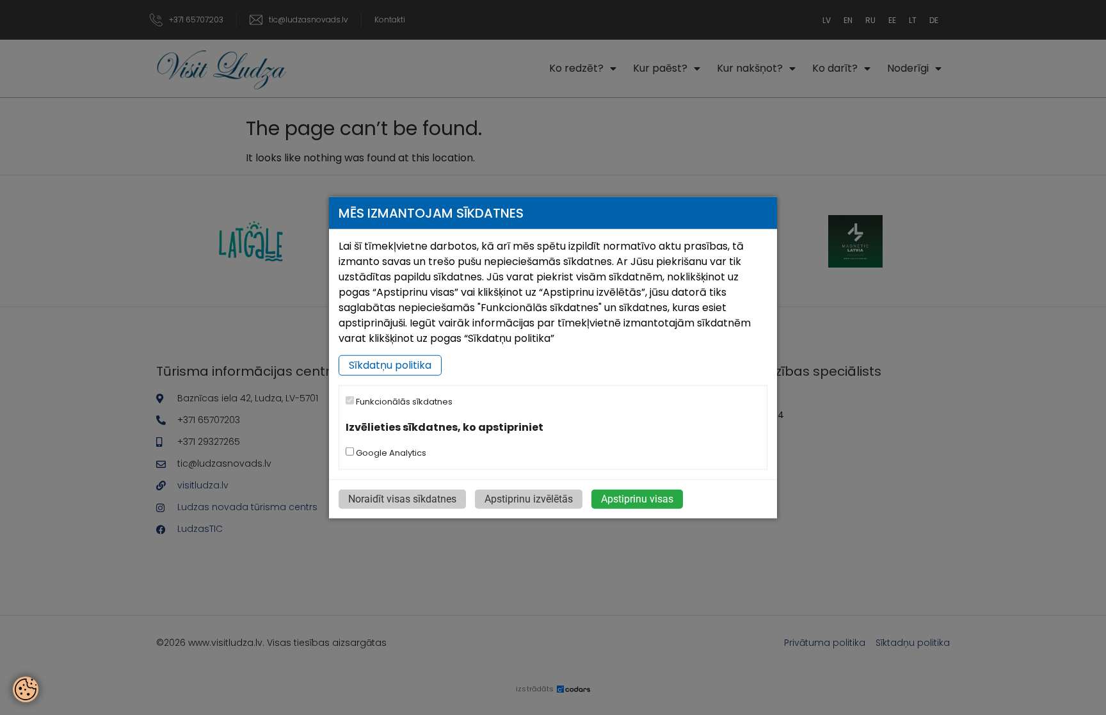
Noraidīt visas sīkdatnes (402, 499)
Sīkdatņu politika (390, 365)
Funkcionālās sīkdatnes (403, 402)
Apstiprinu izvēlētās (529, 499)
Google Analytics (390, 453)
